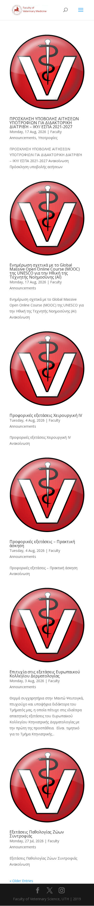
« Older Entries (21, 880)
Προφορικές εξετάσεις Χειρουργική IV (46, 415)
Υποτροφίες (47, 137)
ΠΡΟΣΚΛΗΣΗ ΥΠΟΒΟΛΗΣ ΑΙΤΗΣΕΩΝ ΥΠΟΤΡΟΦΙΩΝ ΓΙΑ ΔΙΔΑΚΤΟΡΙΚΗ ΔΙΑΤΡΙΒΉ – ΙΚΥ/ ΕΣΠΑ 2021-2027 (44, 123)
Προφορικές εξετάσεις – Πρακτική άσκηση (42, 543)
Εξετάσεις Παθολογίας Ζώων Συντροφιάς (37, 834)
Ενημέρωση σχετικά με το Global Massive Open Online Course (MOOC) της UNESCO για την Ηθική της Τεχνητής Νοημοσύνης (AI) (45, 271)
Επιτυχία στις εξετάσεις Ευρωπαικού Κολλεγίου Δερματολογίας (45, 674)
